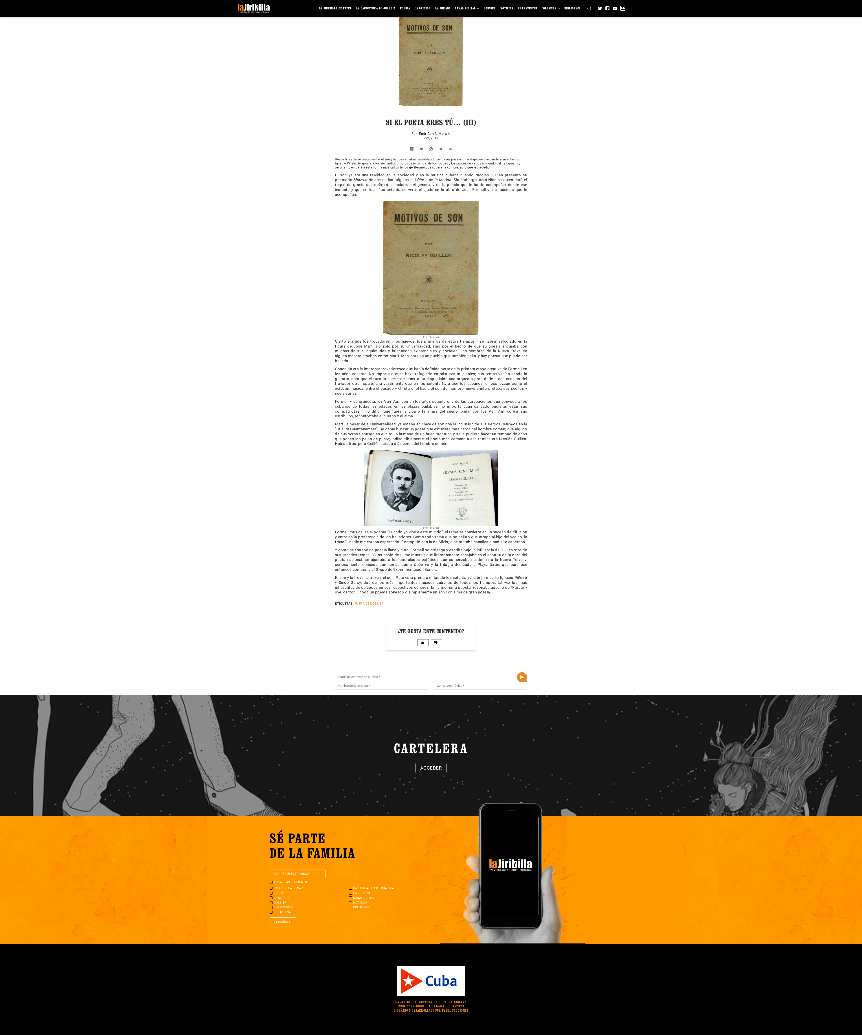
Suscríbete (283, 922)
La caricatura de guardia (376, 8)
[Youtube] (615, 8)
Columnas (549, 8)
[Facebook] (607, 8)
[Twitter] (600, 8)
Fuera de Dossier (369, 603)
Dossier (490, 8)
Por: (415, 134)
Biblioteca (572, 8)
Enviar (522, 677)
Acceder (431, 768)
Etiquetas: (344, 603)
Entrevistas (527, 8)
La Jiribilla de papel (335, 8)
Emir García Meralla (435, 134)
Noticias (506, 8)
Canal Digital (465, 8)
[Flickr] (622, 8)
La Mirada (443, 8)
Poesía (405, 8)
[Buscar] (589, 8)
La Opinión (423, 8)
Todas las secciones (290, 882)
